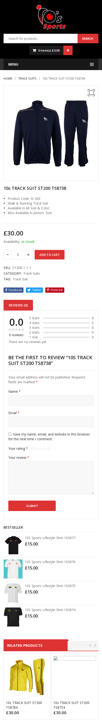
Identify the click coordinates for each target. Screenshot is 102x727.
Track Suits (27, 78)
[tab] (18, 305)
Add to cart (49, 255)
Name (14, 391)
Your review (18, 457)
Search (87, 39)
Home (8, 78)
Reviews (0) (18, 305)
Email (13, 413)
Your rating (18, 448)
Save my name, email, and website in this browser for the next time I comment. (49, 436)
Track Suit (20, 279)
